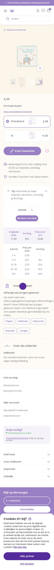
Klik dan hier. (20, 547)
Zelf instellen (27, 564)
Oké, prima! (27, 556)
